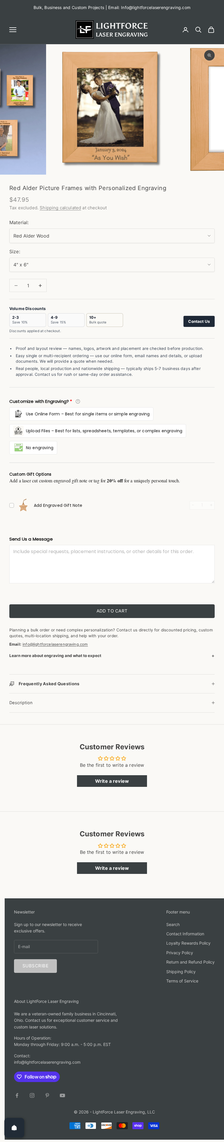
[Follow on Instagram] (32, 1095)
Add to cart (112, 611)
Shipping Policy (181, 971)
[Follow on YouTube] (62, 1095)
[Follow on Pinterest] (47, 1095)
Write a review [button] (112, 781)
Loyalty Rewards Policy (188, 943)
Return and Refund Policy (190, 961)
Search (173, 924)
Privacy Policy (179, 952)
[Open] (14, 1128)
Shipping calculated (60, 207)
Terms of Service (182, 980)
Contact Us (199, 321)
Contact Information (185, 933)
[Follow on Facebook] (17, 1095)
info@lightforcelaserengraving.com (55, 644)
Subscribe (35, 966)
